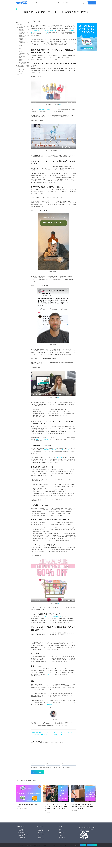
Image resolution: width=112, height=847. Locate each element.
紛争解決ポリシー (62, 837)
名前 (32, 763)
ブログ (74, 3)
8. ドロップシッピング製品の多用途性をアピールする (24, 56)
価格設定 (62, 3)
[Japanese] (78, 3)
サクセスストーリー (22, 837)
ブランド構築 (41, 834)
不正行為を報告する (42, 838)
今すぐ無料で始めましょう (87, 48)
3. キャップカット (22, 73)
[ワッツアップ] (39, 21)
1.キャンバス (21, 69)
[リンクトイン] (34, 21)
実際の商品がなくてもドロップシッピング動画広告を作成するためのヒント (23, 26)
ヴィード (36, 653)
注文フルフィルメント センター (44, 830)
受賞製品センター (41, 829)
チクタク (48, 674)
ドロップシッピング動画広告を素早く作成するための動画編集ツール (23, 67)
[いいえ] (110, 845)
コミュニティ (61, 830)
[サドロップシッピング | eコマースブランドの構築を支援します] (21, 3)
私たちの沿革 (20, 835)
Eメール (49, 763)
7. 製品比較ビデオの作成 (24, 53)
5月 (76, 810)
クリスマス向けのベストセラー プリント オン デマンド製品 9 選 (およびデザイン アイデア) (56, 807)
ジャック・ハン (51, 15)
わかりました (83, 845)
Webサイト (65, 763)
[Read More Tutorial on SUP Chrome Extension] (28, 793)
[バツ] (36, 21)
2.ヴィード (21, 71)
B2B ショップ (69, 3)
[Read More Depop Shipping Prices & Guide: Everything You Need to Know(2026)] (83, 793)
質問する (60, 829)
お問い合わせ (61, 832)
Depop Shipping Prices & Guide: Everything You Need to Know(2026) (83, 806)
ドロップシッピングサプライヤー (42, 109)
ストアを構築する (58, 15)
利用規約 (60, 835)
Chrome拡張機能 (21, 832)
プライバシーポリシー (63, 838)
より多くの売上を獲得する (67, 15)
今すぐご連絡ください (49, 704)
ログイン (84, 3)
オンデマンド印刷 (41, 832)
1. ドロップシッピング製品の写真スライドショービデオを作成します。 (24, 31)
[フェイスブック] (32, 21)
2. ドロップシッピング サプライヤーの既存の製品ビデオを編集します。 (24, 35)
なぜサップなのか (21, 829)
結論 (18, 74)
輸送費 (60, 834)
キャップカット (38, 666)
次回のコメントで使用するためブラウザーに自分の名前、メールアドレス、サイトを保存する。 (52, 767)
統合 (58, 3)
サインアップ (91, 3)
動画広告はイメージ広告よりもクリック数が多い (45, 30)
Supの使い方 (20, 830)
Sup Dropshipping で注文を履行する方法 (26, 834)
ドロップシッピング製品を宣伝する (53, 616)
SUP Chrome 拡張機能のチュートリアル (27, 805)
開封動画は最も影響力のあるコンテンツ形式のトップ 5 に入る (58, 450)
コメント (33, 746)
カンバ (34, 639)
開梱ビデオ (59, 457)
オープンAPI (20, 838)
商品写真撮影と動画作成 (42, 439)
